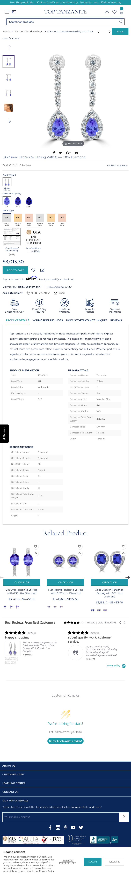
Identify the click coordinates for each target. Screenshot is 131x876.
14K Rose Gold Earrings (28, 31)
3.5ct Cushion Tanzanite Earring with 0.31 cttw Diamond (109, 593)
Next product (105, 31)
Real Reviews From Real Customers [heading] (30, 622)
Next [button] (9, 122)
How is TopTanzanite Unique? (86, 320)
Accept (92, 861)
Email (61, 292)
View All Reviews (107, 622)
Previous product (97, 31)
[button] (120, 622)
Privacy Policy (46, 871)
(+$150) (35, 251)
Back (120, 31)
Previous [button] (9, 48)
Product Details (17, 320)
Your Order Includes (48, 320)
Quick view (36, 553)
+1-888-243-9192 (40, 292)
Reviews (116, 320)
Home (6, 31)
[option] (73, 96)
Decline (114, 861)
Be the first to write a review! (65, 741)
